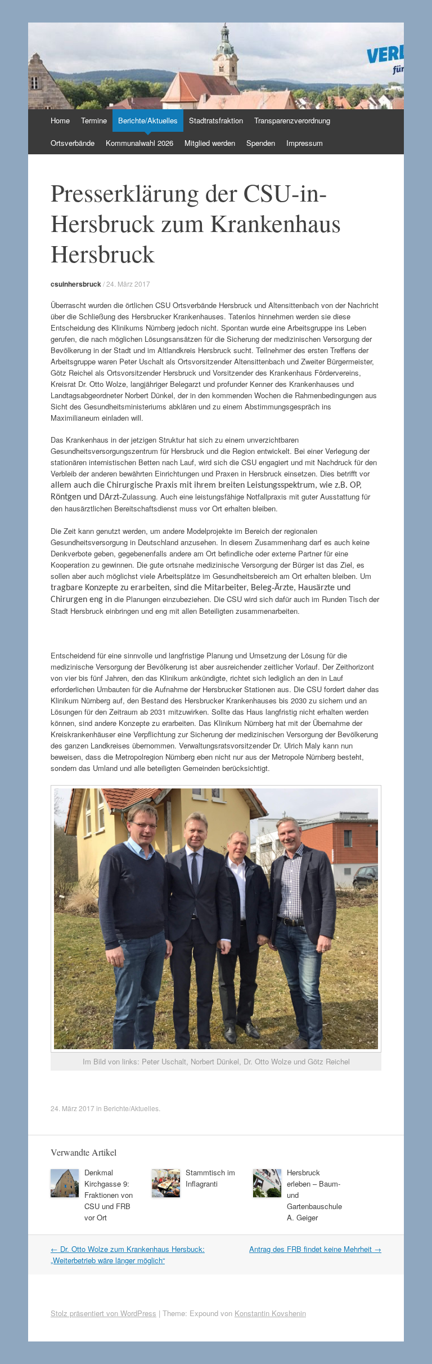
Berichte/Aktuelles (148, 120)
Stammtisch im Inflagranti (210, 1178)
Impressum (304, 142)
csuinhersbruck (76, 284)
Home (60, 120)
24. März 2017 (128, 283)
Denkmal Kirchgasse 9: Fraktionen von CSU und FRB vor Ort (108, 1195)
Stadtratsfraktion (216, 120)
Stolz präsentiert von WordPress (103, 1313)
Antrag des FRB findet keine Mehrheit (315, 1248)
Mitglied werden (209, 142)
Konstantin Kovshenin (270, 1313)
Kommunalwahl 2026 (139, 142)
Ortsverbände (72, 142)
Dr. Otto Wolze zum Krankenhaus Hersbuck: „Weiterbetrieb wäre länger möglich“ (128, 1254)
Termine (94, 120)
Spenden (260, 142)
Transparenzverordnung (292, 120)
